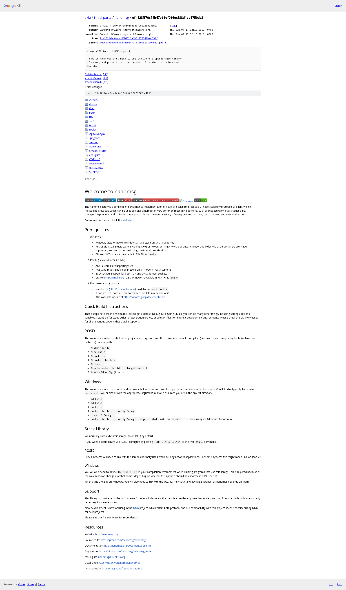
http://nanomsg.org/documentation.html (127, 545)
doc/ (91, 108)
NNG (136, 508)
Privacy (31, 584)
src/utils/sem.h (93, 82)
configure (94, 155)
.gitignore (94, 138)
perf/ (92, 112)
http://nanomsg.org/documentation (144, 297)
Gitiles (21, 584)
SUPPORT (95, 172)
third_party (103, 17)
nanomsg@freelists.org (111, 557)
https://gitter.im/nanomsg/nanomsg (119, 562)
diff (163, 42)
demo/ (93, 104)
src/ (91, 121)
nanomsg (122, 17)
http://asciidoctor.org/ (122, 289)
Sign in (338, 5)
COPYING (94, 159)
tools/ (92, 129)
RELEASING (96, 167)
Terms (41, 584)
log (173, 25)
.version (93, 142)
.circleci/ (93, 99)
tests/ (92, 125)
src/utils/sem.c (93, 78)
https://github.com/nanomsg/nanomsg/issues (126, 551)
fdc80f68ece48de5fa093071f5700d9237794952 (129, 42)
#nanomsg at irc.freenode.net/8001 (122, 568)
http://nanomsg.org (106, 534)
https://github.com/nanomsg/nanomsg (123, 540)
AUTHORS (95, 146)
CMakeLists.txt (93, 74)
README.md (96, 163)
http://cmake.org (114, 277)
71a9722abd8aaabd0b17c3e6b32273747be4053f (129, 38)
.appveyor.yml (97, 134)
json (339, 584)
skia (88, 17)
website (127, 220)
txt (331, 584)
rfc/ (91, 116)
